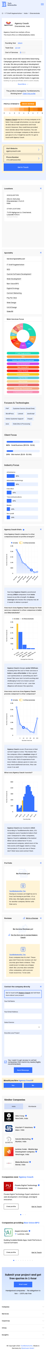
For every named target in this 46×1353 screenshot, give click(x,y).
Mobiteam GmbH (27, 1348)
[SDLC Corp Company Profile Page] (8, 1116)
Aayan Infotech (21, 1231)
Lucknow (20, 1234)
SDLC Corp (20, 1116)
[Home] (2, 13)
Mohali (17, 1164)
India (28, 26)
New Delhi (19, 1118)
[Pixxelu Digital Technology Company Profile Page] (8, 1186)
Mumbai (18, 1141)
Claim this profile (29, 93)
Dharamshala (20, 26)
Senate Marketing (23, 1139)
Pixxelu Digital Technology (26, 1185)
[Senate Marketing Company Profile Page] (8, 1140)
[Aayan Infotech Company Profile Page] (8, 1232)
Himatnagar (19, 1154)
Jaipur (17, 1130)
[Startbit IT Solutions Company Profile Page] (8, 1128)
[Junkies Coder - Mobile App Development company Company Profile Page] (8, 1151)
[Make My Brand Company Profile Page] (8, 1163)
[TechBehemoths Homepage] (9, 4)
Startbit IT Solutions (24, 1127)
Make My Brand (22, 1162)
